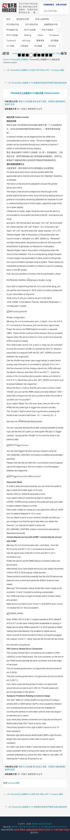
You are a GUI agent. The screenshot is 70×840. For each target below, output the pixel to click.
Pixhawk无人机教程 (19, 59)
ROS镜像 (38, 46)
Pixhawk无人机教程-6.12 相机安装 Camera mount (35, 93)
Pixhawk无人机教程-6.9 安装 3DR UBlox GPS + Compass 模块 (37, 70)
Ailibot (40, 35)
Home (6, 59)
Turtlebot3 (11, 40)
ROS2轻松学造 (12, 24)
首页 (8, 19)
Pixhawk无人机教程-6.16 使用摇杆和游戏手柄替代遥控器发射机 (39, 82)
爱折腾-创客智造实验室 (41, 823)
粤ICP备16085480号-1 (29, 826)
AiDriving (26, 40)
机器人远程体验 (42, 19)
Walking (27, 35)
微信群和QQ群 (22, 19)
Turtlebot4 (54, 35)
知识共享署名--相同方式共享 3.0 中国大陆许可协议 (41, 829)
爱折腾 (14, 826)
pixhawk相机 (13, 782)
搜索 (64, 11)
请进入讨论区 (24, 101)
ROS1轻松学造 (31, 24)
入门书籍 (10, 46)
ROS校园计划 (12, 29)
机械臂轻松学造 (51, 24)
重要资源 (40, 40)
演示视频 (54, 40)
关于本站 (52, 46)
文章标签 (24, 46)
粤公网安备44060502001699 (53, 826)
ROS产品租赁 (47, 29)
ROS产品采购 (30, 29)
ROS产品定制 (12, 35)
